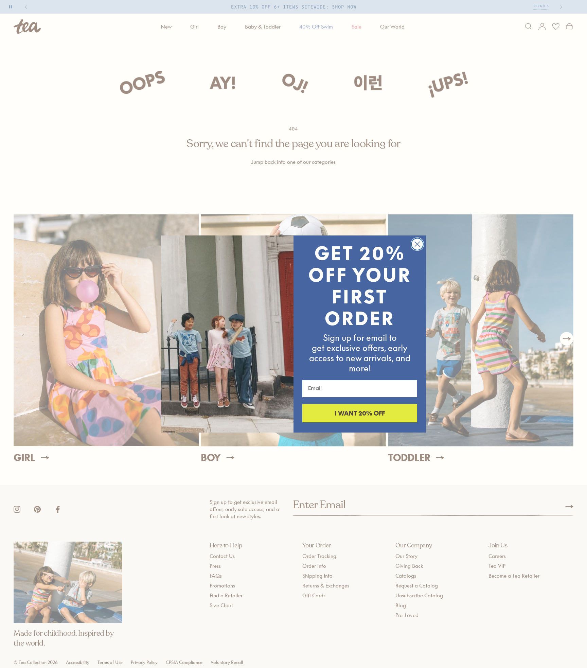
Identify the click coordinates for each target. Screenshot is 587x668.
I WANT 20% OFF (360, 413)
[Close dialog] (417, 244)
